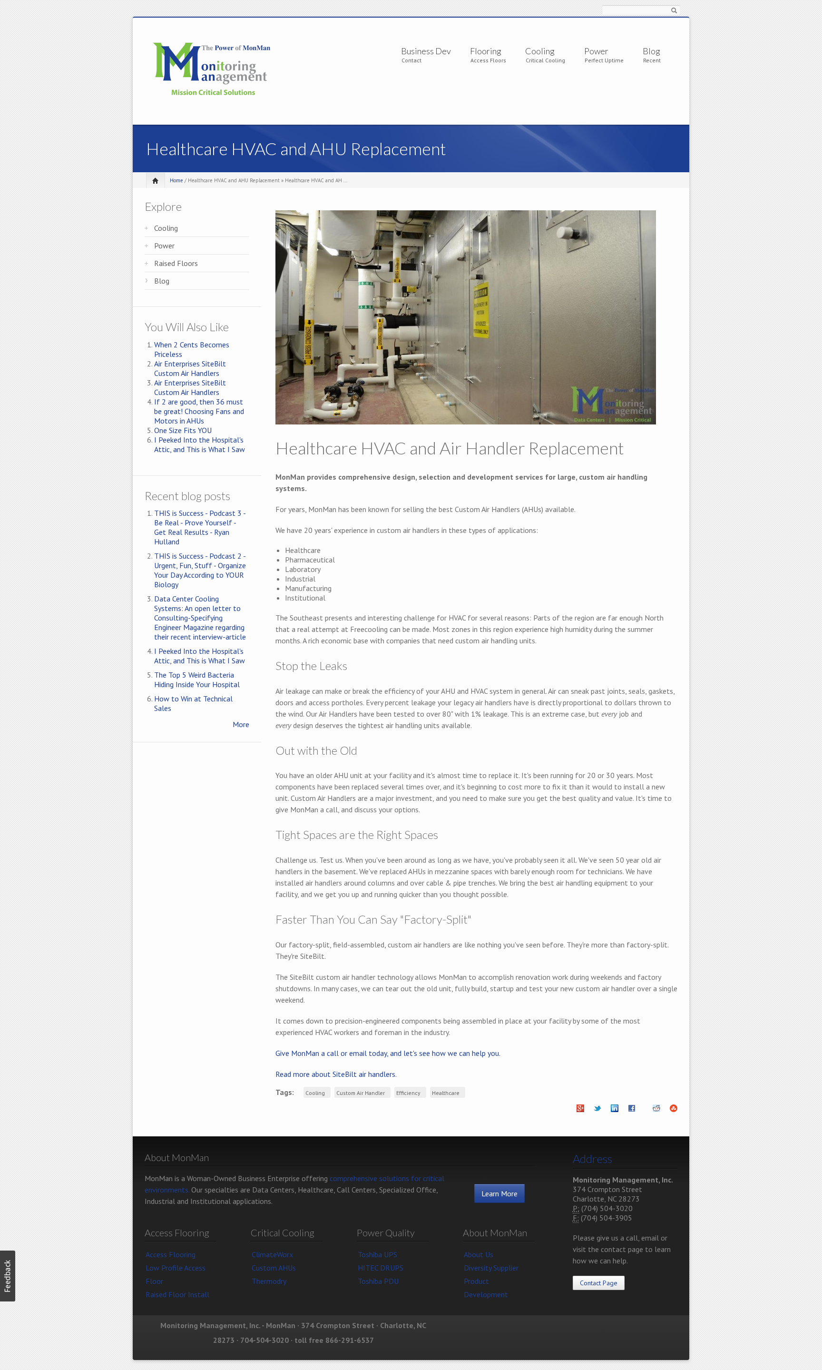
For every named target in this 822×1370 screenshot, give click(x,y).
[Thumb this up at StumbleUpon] (673, 1111)
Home (176, 180)
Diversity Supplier (491, 1267)
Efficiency (408, 1093)
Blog (651, 51)
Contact (411, 60)
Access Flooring (171, 1254)
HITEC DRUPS (380, 1267)
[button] (7, 1276)
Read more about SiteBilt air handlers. (336, 1074)
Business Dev (426, 51)
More (241, 724)
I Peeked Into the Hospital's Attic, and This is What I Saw (199, 444)
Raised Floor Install (177, 1294)
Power (596, 51)
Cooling (540, 51)
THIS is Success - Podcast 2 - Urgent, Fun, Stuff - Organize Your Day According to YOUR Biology (200, 570)
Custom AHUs (274, 1267)
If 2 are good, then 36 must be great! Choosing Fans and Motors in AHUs (199, 411)
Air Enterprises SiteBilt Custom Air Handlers (190, 368)
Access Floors (488, 60)
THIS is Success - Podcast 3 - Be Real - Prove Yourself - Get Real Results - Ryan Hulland (199, 527)
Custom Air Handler (360, 1093)
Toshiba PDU (378, 1281)
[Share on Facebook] (632, 1111)
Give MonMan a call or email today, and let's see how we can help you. (387, 1053)
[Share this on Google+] (580, 1111)
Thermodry (269, 1281)
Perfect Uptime (604, 60)
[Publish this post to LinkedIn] (614, 1111)
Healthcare (446, 1093)
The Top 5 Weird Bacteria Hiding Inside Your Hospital (197, 679)
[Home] (212, 69)
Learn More (499, 1193)
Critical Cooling (545, 60)
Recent (652, 60)
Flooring (485, 51)
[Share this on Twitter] (597, 1111)
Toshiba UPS (377, 1254)
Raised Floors (176, 263)
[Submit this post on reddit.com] (656, 1111)
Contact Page (598, 1283)
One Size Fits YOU (183, 430)
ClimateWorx (272, 1254)
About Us (478, 1254)
